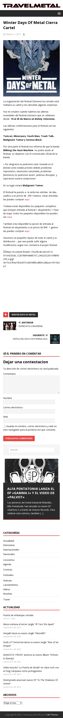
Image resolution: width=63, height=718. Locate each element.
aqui (27, 199)
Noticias (7, 580)
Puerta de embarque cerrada (18, 615)
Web (5, 416)
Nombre (7, 398)
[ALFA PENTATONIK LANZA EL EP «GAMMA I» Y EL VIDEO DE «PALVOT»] (31, 471)
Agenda (7, 564)
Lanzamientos (10, 584)
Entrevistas (9, 545)
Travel (6, 599)
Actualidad (8, 540)
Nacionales (9, 554)
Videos (6, 589)
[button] (58, 13)
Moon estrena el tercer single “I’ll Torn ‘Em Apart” (28, 624)
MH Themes (52, 714)
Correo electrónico (13, 407)
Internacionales (11, 549)
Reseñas (7, 593)
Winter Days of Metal (24, 314)
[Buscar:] (31, 450)
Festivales (8, 575)
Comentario (9, 373)
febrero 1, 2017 (13, 34)
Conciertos (9, 559)
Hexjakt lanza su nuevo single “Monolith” (24, 633)
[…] (41, 513)
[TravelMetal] (31, 8)
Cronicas (7, 569)
